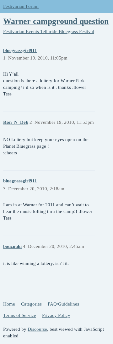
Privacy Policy (56, 315)
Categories (31, 304)
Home (9, 304)
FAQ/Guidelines (63, 304)
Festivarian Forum (21, 6)
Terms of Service (19, 315)
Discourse (37, 329)
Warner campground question (56, 21)
